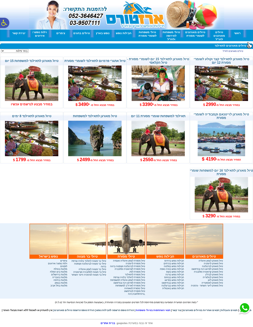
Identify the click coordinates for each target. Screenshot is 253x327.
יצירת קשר (18, 33)
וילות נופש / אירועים (40, 34)
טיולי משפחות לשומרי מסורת (148, 34)
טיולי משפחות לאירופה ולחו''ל (171, 36)
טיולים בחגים (81, 33)
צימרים (60, 33)
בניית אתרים (108, 323)
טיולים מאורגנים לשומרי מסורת (195, 34)
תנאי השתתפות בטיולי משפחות (152, 310)
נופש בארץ (103, 33)
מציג (31, 51)
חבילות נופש (123, 33)
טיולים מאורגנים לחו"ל (219, 36)
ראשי (237, 33)
